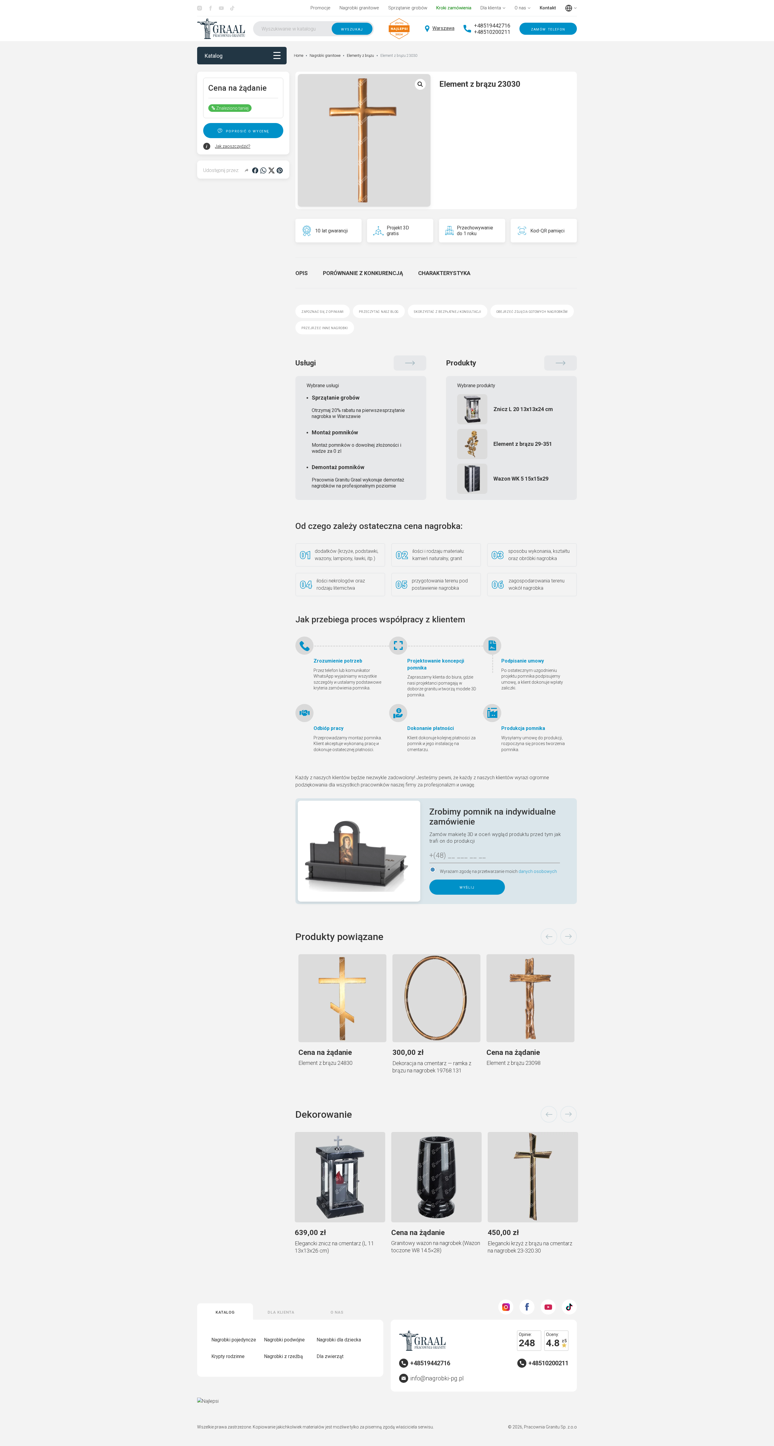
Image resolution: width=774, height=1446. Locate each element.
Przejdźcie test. (487, 781)
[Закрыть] (520, 647)
